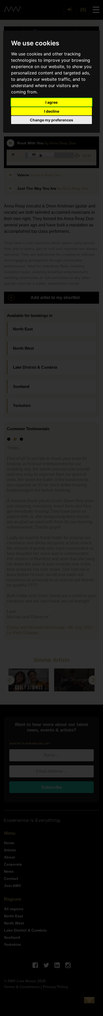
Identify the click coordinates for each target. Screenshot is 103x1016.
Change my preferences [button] (51, 120)
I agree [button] (51, 102)
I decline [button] (51, 111)
